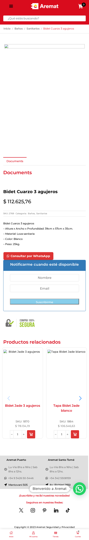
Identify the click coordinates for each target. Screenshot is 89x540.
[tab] (15, 161)
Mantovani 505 (18, 484)
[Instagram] (33, 510)
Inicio (7, 28)
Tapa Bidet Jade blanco (66, 408)
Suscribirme (44, 302)
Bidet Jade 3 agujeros (22, 406)
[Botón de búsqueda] (83, 18)
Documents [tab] (14, 161)
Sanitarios (33, 28)
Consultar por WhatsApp (30, 256)
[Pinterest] (44, 510)
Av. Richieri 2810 (60, 484)
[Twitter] (21, 510)
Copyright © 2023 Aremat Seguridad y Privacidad (44, 527)
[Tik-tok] (68, 510)
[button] (31, 434)
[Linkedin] (56, 510)
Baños (18, 28)
